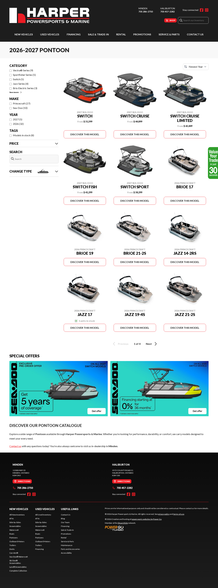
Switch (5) (18, 79)
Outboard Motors (16, 541)
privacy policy (163, 514)
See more (14, 92)
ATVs (11, 518)
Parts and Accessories (70, 549)
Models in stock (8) (23, 135)
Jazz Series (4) (20, 83)
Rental (121, 34)
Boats (11, 534)
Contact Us (195, 34)
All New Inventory (17, 515)
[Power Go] (133, 528)
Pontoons (13, 537)
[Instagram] (207, 10)
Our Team (65, 522)
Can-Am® (13, 553)
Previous (123, 343)
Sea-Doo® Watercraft (18, 557)
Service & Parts (169, 34)
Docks (12, 549)
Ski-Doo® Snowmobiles (15, 561)
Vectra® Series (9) (23, 70)
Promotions (142, 34)
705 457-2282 (167, 11)
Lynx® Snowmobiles (18, 567)
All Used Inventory (43, 515)
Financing (74, 34)
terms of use (178, 514)
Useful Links (69, 508)
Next (149, 343)
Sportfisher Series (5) (24, 74)
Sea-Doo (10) (20, 107)
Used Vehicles (49, 34)
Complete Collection (18, 571)
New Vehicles (24, 34)
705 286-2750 (146, 11)
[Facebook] (201, 10)
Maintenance (66, 545)
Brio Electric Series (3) (25, 88)
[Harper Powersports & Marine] (49, 15)
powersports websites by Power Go (147, 519)
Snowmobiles (15, 526)
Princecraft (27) (21, 103)
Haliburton (167, 8)
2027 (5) (17, 119)
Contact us (15, 446)
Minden (143, 8)
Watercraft (14, 530)
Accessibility (66, 553)
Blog (63, 518)
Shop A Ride (123, 523)
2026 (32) (18, 123)
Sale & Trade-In (98, 34)
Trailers (12, 545)
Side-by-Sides (15, 522)
